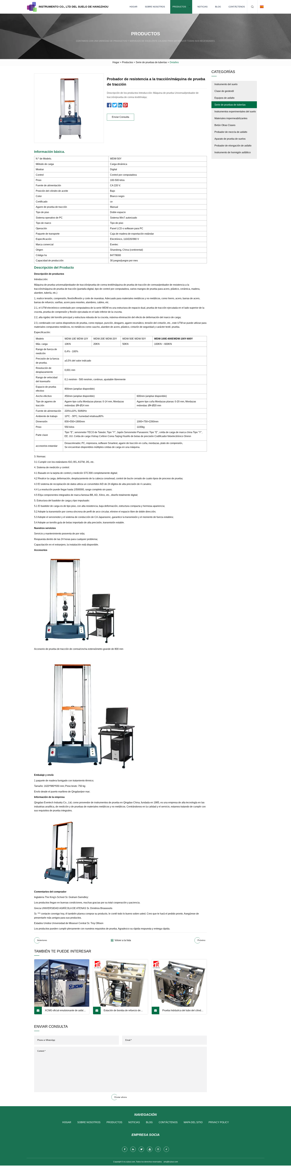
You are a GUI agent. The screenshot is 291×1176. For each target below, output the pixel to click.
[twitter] (141, 1149)
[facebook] (124, 1149)
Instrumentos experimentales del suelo (235, 111)
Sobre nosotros (155, 6)
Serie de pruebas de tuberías (151, 62)
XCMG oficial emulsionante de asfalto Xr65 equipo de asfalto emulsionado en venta (65, 1011)
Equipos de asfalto (224, 98)
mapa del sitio (193, 1122)
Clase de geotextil (224, 91)
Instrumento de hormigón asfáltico (232, 152)
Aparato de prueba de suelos (230, 138)
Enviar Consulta (120, 117)
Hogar (133, 6)
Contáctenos (237, 6)
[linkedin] (133, 1149)
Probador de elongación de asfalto (232, 145)
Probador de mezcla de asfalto (230, 132)
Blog (218, 6)
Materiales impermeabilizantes (230, 118)
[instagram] (158, 1149)
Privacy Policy (219, 1122)
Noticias (202, 6)
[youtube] (149, 1149)
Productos (179, 6)
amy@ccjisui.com (171, 1162)
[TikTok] (166, 1149)
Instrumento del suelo (225, 84)
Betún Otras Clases (224, 125)
